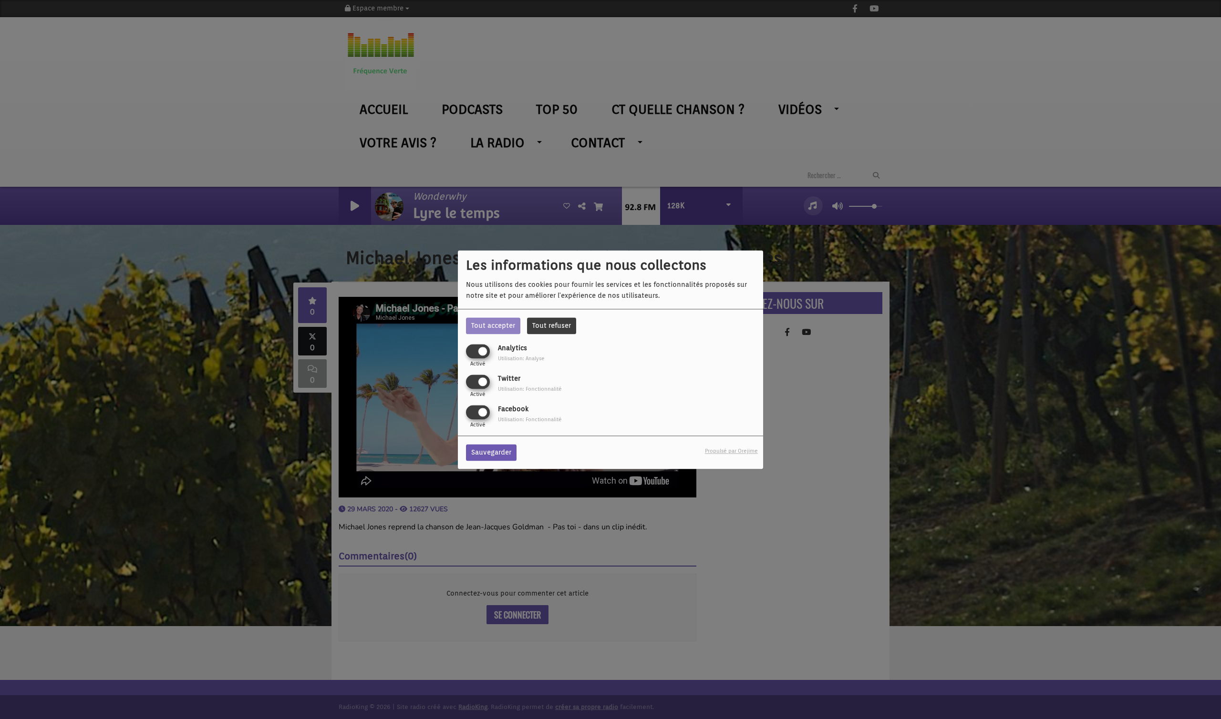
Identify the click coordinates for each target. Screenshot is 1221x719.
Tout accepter (493, 325)
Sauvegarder (491, 452)
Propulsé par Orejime (731, 450)
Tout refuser (551, 325)
